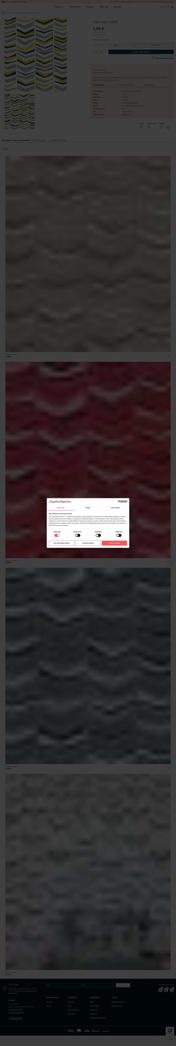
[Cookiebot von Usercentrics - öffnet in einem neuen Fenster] (119, 501)
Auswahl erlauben (88, 543)
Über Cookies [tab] (115, 507)
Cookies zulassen (114, 543)
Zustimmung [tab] (60, 507)
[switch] (77, 535)
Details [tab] (88, 507)
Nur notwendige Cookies (62, 543)
